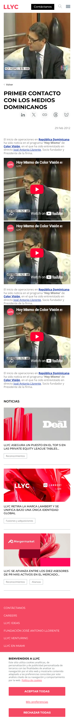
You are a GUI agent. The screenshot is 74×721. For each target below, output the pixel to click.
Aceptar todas (37, 691)
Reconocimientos (15, 455)
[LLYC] (11, 7)
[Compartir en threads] (55, 115)
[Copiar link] (45, 115)
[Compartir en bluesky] (66, 115)
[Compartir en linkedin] (23, 115)
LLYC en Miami (14, 646)
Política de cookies (32, 680)
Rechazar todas (37, 712)
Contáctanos (43, 6)
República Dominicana (54, 139)
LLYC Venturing (16, 638)
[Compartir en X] (34, 115)
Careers (10, 615)
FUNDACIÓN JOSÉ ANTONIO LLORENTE (32, 630)
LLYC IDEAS (12, 623)
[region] (37, 686)
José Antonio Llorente (27, 150)
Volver (9, 84)
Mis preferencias (37, 702)
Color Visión (12, 146)
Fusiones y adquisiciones (19, 520)
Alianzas (36, 581)
